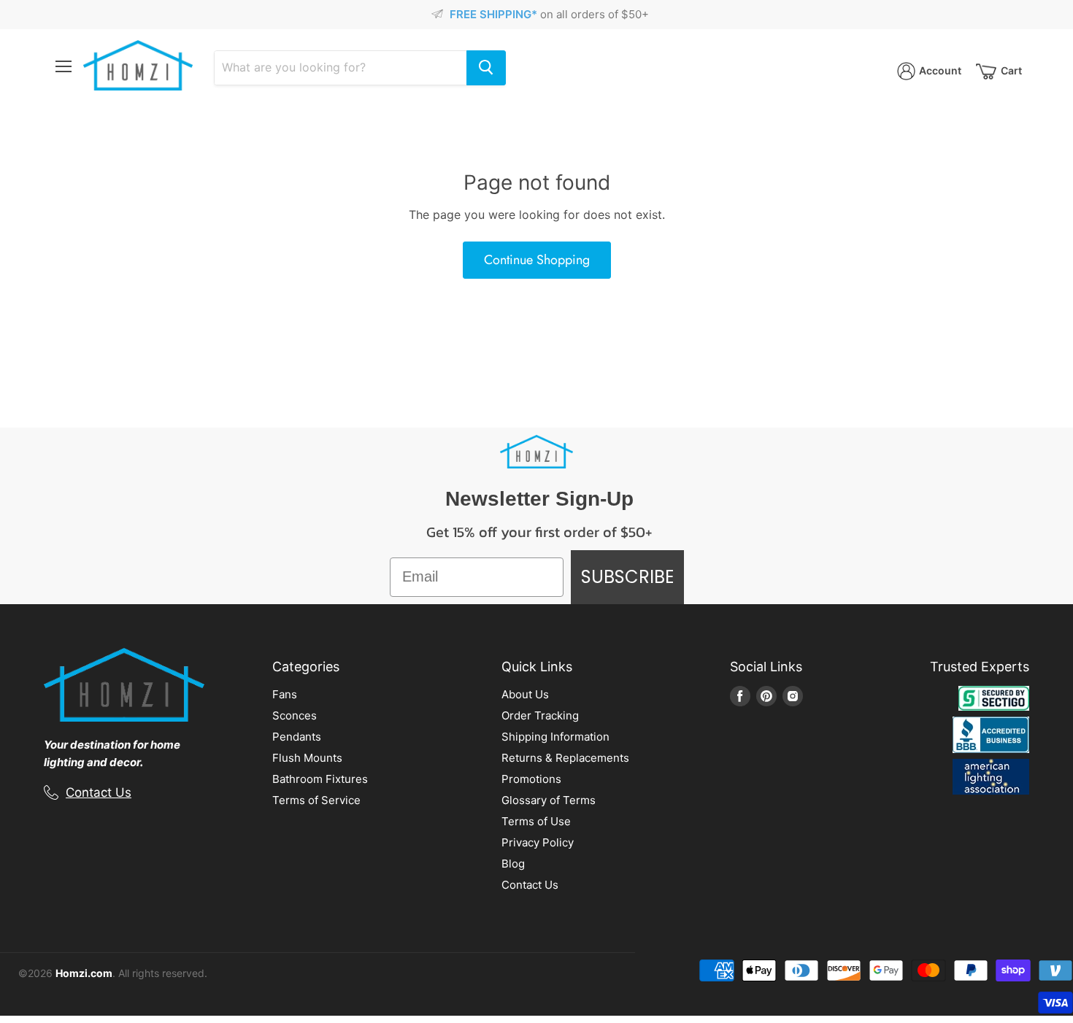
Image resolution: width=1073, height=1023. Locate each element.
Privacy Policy (537, 842)
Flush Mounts (307, 758)
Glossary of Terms (548, 800)
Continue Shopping (537, 259)
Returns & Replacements (565, 758)
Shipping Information (555, 737)
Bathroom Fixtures (320, 779)
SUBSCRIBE (627, 577)
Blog (513, 863)
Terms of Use (536, 821)
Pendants (296, 737)
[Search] (486, 67)
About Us (525, 694)
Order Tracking (540, 715)
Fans (284, 694)
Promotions (531, 779)
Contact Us (98, 792)
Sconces (294, 715)
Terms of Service (316, 800)
